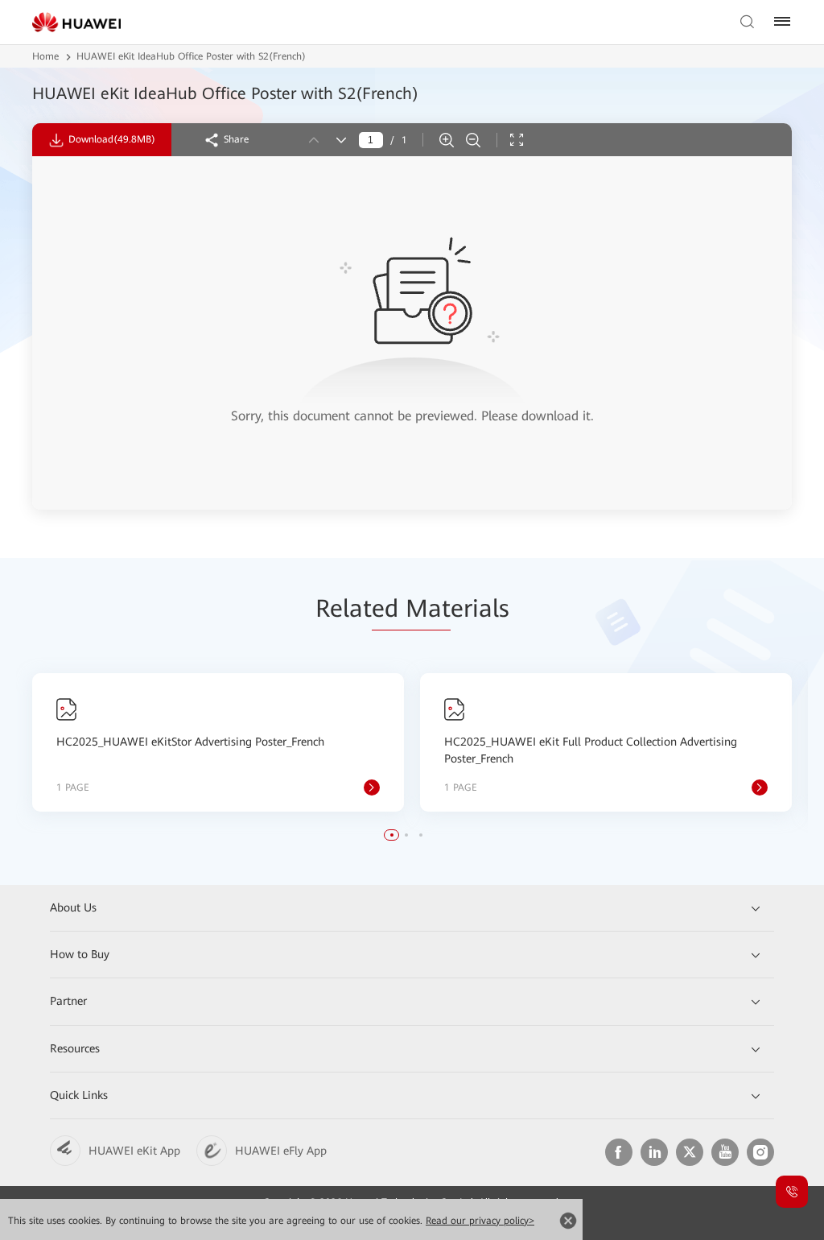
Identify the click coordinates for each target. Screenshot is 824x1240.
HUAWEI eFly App (281, 1150)
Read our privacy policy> (480, 1220)
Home (45, 56)
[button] (391, 835)
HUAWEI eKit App (134, 1150)
